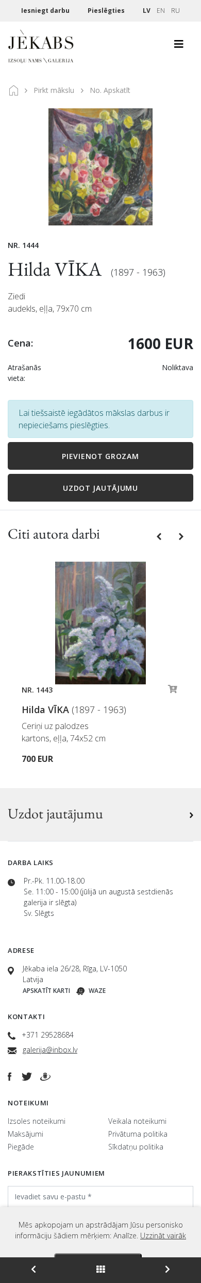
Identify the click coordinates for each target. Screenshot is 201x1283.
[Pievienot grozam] (172, 691)
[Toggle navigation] (178, 46)
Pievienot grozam (100, 456)
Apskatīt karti (46, 990)
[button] (160, 535)
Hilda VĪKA (57, 268)
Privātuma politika (137, 1134)
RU (175, 10)
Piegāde (21, 1147)
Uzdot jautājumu (100, 488)
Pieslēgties (107, 10)
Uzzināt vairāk (163, 1235)
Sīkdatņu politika (135, 1147)
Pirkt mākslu (54, 90)
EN (161, 10)
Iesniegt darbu (46, 10)
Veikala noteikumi (137, 1121)
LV (146, 10)
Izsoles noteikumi (36, 1121)
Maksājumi (25, 1134)
